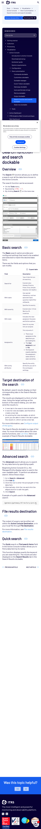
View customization (18, 71)
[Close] (37, 122)
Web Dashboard (14, 119)
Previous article (11, 567)
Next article (31, 567)
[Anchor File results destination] (6, 515)
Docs (8, 8)
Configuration (16, 68)
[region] (20, 136)
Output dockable (19, 96)
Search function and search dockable (19, 13)
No (26, 789)
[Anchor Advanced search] (32, 456)
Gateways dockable (20, 87)
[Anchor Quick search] (25, 538)
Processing (11, 46)
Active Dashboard (15, 113)
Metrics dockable (19, 93)
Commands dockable (21, 74)
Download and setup (18, 59)
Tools (13, 109)
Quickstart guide (17, 62)
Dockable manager (20, 80)
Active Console (14, 53)
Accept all (20, 142)
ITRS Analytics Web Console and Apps (21, 116)
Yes (17, 789)
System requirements (19, 65)
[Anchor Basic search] (26, 247)
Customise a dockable (21, 77)
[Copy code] (35, 503)
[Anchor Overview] (20, 169)
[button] (36, 824)
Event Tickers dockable (22, 84)
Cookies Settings (19, 147)
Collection (10, 43)
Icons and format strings (22, 90)
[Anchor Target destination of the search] (22, 384)
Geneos (16, 8)
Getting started (12, 40)
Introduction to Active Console (22, 56)
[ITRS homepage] (20, 2)
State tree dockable (20, 105)
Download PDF (28, 18)
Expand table (33, 269)
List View (24, 433)
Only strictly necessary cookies (20, 137)
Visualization (11, 49)
